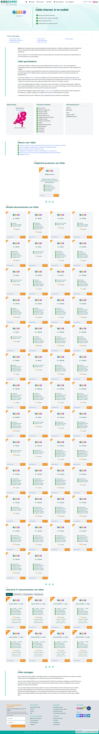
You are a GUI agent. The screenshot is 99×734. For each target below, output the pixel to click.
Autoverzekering (59, 2)
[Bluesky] (78, 715)
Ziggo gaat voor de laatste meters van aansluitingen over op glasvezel (38, 151)
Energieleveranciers (58, 718)
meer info (42, 195)
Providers (11, 4)
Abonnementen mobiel (15, 39)
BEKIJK (56, 195)
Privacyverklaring (34, 720)
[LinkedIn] (88, 715)
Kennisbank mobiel (57, 711)
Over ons (85, 1)
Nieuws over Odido (42, 42)
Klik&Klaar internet (24, 154)
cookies (83, 731)
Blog (31, 713)
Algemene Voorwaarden (35, 718)
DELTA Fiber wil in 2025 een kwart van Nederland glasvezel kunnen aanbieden (40, 152)
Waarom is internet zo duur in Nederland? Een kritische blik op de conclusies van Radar (43, 145)
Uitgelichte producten (15, 42)
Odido (15, 4)
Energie (32, 2)
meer (70, 2)
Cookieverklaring (34, 722)
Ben (63, 65)
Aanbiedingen (56, 724)
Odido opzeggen (69, 39)
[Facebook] (85, 715)
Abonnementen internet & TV (16, 40)
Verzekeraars (56, 722)
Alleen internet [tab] (39, 594)
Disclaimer (32, 724)
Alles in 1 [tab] (9, 594)
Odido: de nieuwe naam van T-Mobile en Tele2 (32, 149)
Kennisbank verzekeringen (59, 713)
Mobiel (50, 2)
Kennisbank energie (58, 707)
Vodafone (32, 77)
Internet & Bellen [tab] (28, 594)
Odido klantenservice (42, 40)
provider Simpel (49, 90)
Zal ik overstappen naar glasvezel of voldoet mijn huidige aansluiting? (38, 147)
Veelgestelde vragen (35, 707)
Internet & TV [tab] (17, 594)
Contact (90, 1)
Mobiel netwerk (41, 39)
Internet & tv (41, 2)
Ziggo (70, 79)
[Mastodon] (81, 715)
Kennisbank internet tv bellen (60, 709)
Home (7, 4)
